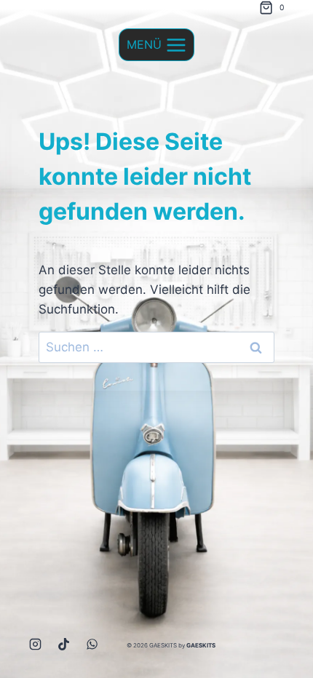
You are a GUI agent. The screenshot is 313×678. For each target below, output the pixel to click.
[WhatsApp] (92, 643)
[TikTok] (64, 643)
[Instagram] (35, 643)
